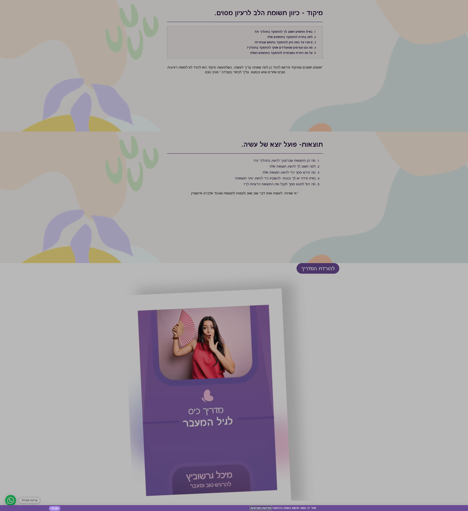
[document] (234, 255)
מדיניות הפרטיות (260, 508)
